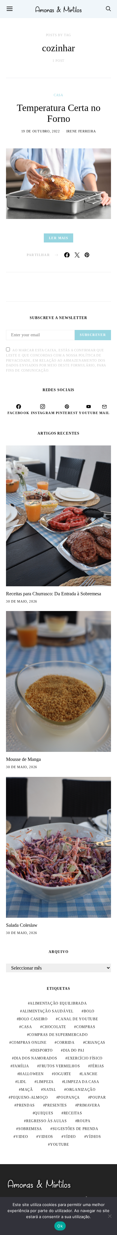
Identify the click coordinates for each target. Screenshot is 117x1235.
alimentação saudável (48, 1011)
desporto (42, 1050)
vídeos (93, 1137)
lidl (21, 1082)
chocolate (54, 1027)
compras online (28, 1042)
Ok (60, 1226)
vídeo (70, 1137)
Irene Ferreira (81, 131)
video (22, 1137)
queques (43, 1113)
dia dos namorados (35, 1058)
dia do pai (73, 1050)
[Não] (109, 1216)
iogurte (62, 1074)
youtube (59, 1144)
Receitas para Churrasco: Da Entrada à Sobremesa (53, 593)
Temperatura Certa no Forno (58, 113)
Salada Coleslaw (22, 925)
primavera (88, 1105)
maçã (27, 1090)
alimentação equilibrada (58, 1003)
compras (85, 1027)
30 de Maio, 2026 (21, 601)
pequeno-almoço (29, 1097)
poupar (98, 1097)
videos (45, 1137)
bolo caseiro (33, 1019)
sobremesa (30, 1129)
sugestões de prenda (75, 1129)
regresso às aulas (46, 1121)
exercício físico (85, 1058)
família (21, 1066)
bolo (89, 1011)
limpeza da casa (81, 1082)
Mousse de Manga (23, 759)
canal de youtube (78, 1019)
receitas (73, 1113)
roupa (84, 1121)
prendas (25, 1105)
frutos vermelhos (59, 1066)
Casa (58, 95)
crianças (95, 1042)
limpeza (45, 1082)
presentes (56, 1105)
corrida (66, 1042)
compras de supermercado (58, 1035)
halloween (31, 1074)
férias (97, 1066)
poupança (69, 1097)
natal (49, 1090)
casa (26, 1027)
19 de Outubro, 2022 (40, 131)
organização (81, 1090)
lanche (89, 1074)
